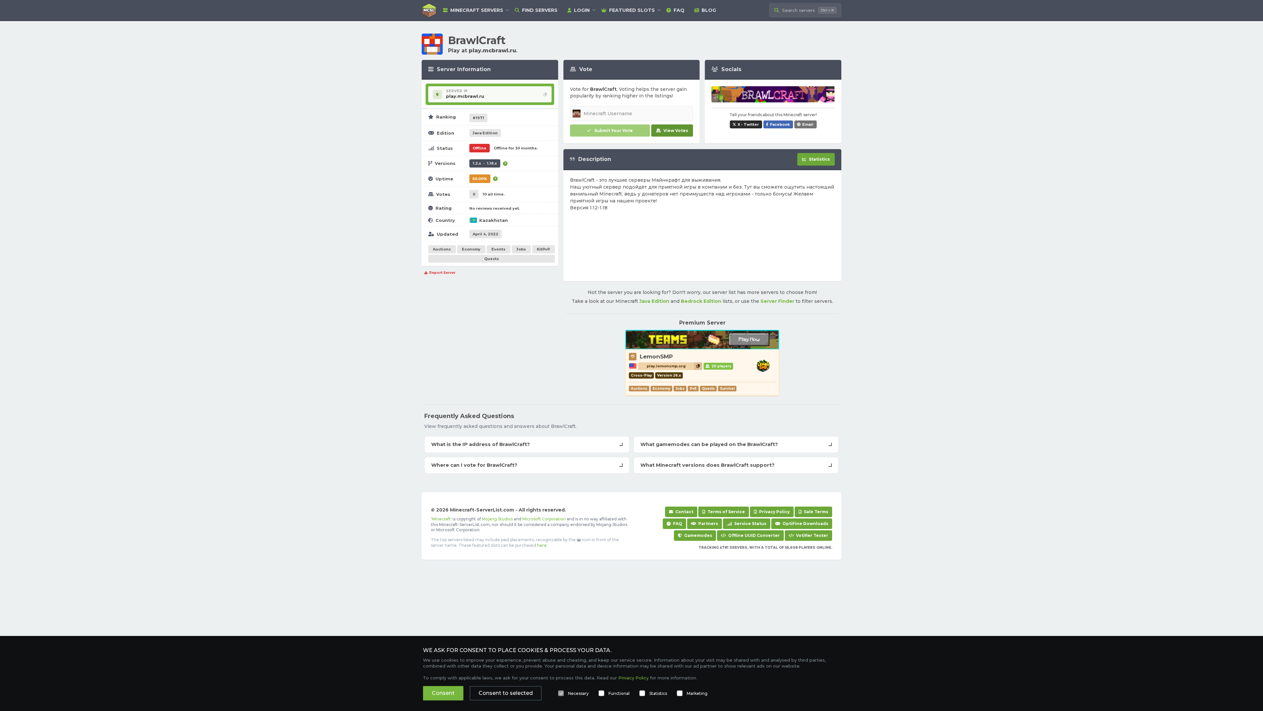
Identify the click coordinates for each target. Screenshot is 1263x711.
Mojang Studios (497, 518)
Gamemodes (697, 535)
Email (807, 124)
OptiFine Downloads (804, 523)
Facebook (780, 124)
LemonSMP (656, 356)
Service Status (749, 523)
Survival (727, 388)
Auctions (442, 249)
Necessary (578, 693)
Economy (471, 249)
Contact (683, 511)
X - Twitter (748, 124)
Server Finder (777, 301)
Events (498, 249)
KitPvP (543, 249)
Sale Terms (815, 511)
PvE (693, 388)
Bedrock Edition (701, 301)
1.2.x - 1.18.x (485, 163)
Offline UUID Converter (753, 535)
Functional (619, 693)
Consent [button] (443, 693)
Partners (707, 523)
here (542, 545)
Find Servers (539, 10)
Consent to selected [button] (506, 693)
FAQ (679, 10)
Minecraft (441, 518)
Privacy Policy (774, 511)
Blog (709, 10)
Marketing (697, 693)
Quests (491, 258)
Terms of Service (725, 511)
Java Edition (654, 301)
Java (485, 133)
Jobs (521, 249)
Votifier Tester (811, 535)
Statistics (658, 693)
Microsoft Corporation (544, 518)
